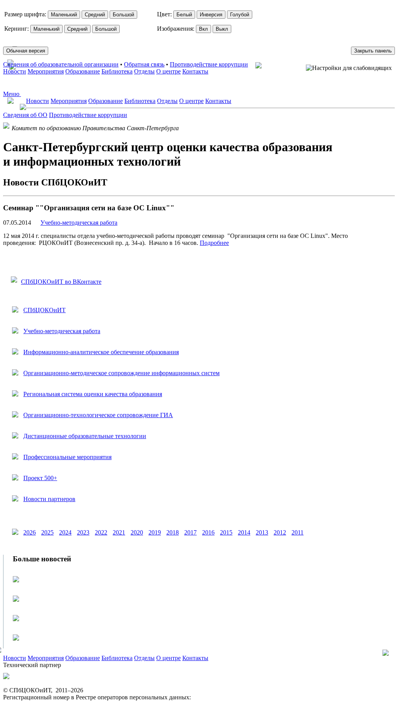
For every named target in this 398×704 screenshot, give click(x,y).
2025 (47, 532)
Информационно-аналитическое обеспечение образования (101, 352)
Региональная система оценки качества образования (92, 394)
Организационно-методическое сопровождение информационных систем (121, 373)
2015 (226, 532)
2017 (190, 532)
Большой (123, 14)
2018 (172, 532)
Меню (12, 94)
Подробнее (214, 242)
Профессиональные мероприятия (67, 457)
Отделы (144, 71)
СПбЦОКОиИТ (44, 310)
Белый (184, 14)
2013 (262, 532)
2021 (119, 532)
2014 (244, 532)
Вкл (203, 29)
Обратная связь (144, 64)
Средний (95, 14)
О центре (168, 71)
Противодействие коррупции (209, 64)
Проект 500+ (40, 478)
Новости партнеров (49, 499)
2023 (83, 532)
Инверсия (211, 14)
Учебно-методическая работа (78, 222)
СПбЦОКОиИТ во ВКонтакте (61, 281)
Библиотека (117, 71)
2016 (208, 532)
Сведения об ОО (25, 115)
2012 (280, 532)
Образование (82, 71)
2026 (29, 532)
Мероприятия (46, 71)
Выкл (222, 29)
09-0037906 (207, 697)
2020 (137, 532)
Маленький (64, 14)
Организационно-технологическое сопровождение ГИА (98, 415)
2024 (65, 532)
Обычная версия (25, 51)
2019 (154, 532)
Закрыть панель (373, 51)
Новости (14, 71)
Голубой (239, 14)
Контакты (195, 71)
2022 (101, 532)
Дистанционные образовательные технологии (84, 436)
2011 (298, 532)
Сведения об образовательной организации (61, 64)
